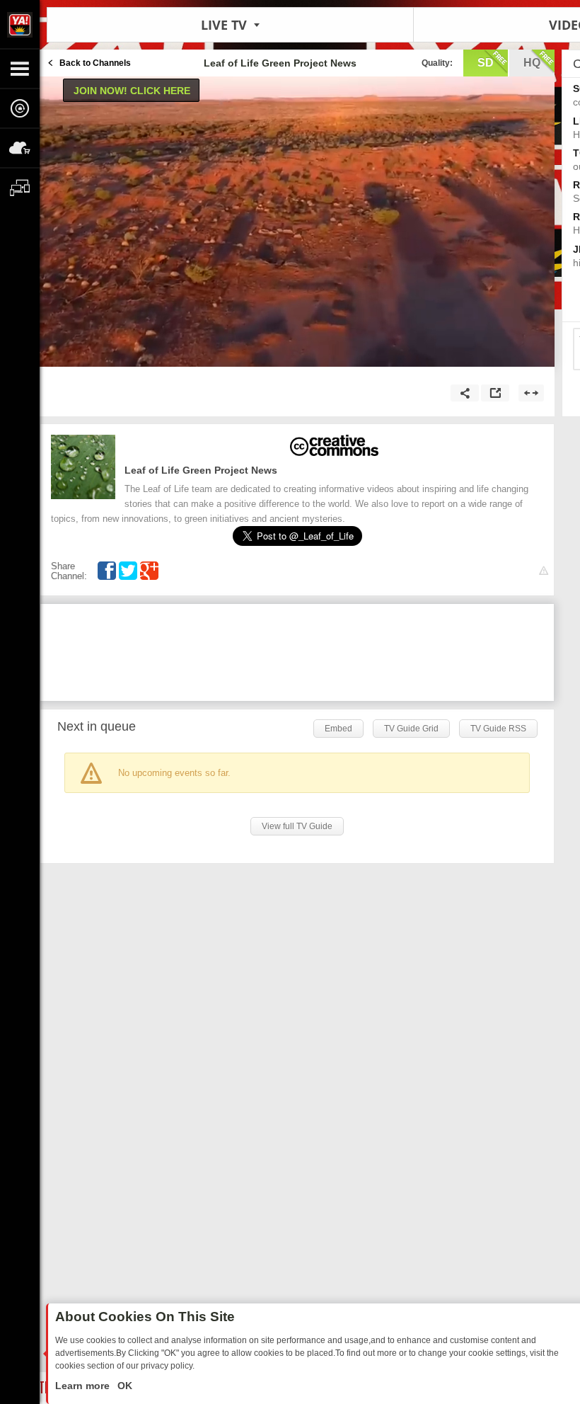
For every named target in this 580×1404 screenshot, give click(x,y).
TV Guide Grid (411, 729)
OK (123, 1385)
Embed (338, 729)
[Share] (465, 392)
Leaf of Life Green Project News (200, 470)
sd (485, 63)
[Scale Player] (531, 392)
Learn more (83, 1385)
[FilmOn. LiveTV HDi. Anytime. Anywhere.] (20, 24)
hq (531, 63)
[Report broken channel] (543, 571)
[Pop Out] (495, 392)
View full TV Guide (297, 826)
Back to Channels (95, 63)
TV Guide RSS (498, 729)
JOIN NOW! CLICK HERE (132, 90)
